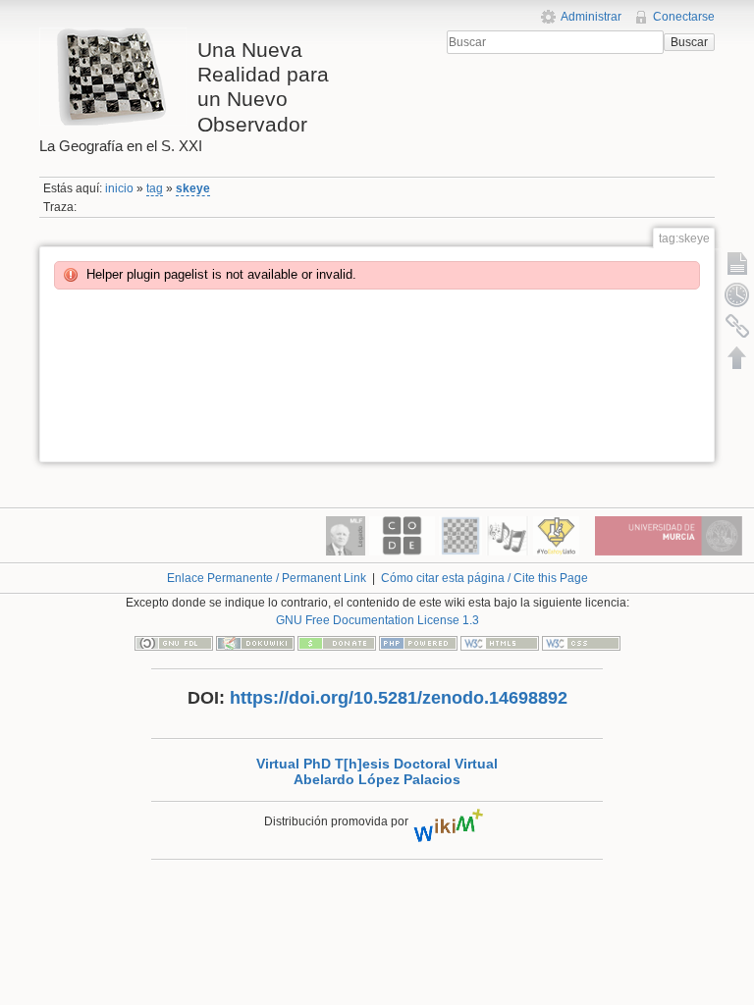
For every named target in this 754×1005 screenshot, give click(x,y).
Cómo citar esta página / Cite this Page (484, 578)
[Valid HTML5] (499, 643)
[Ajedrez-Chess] (460, 535)
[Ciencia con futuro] (556, 535)
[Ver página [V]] (737, 263)
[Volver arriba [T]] (737, 357)
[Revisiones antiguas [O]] (737, 294)
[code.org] (402, 535)
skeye (193, 188)
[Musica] (507, 535)
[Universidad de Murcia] (668, 535)
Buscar (689, 42)
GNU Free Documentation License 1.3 (377, 620)
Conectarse (684, 17)
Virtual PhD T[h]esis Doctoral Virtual (377, 764)
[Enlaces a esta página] (737, 326)
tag (154, 188)
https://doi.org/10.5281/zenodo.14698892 (398, 697)
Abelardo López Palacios (377, 779)
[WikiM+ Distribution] (450, 821)
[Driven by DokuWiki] (255, 643)
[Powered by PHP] (418, 643)
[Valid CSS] (581, 643)
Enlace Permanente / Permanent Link (266, 578)
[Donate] (336, 643)
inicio (119, 188)
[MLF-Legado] (345, 535)
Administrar (591, 17)
